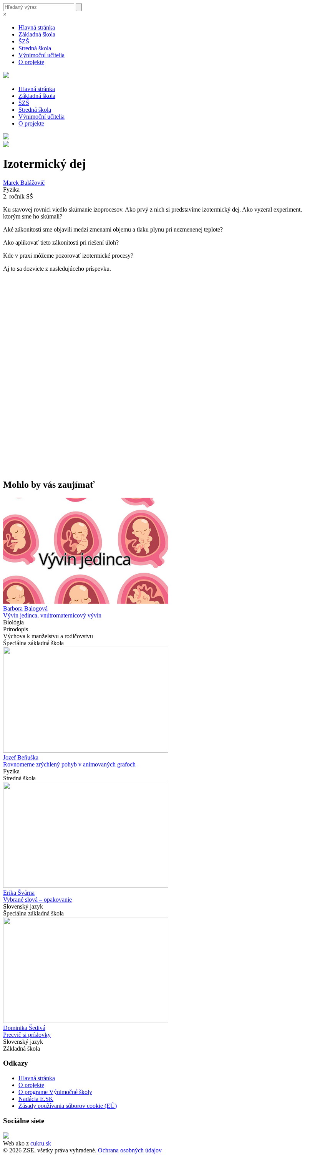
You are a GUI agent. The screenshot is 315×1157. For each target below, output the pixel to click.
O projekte (31, 62)
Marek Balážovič (24, 182)
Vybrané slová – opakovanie (37, 899)
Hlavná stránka (36, 27)
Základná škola (36, 34)
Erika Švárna (19, 892)
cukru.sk (40, 1143)
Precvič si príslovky (27, 1034)
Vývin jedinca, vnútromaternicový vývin (52, 615)
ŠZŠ (23, 41)
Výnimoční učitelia (41, 55)
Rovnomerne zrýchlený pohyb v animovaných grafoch (69, 764)
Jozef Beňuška (20, 757)
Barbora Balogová (25, 608)
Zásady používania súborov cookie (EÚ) (67, 1105)
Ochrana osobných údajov (130, 1150)
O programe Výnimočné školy (55, 1092)
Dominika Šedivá (24, 1028)
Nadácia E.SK (35, 1099)
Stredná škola (34, 48)
